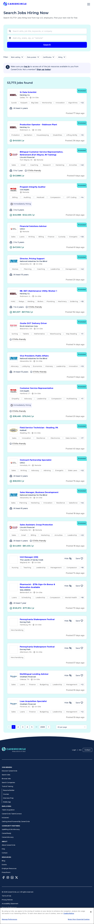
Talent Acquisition (8, 810)
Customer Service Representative (36, 388)
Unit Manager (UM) (29, 557)
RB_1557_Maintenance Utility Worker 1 (38, 291)
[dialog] (47, 916)
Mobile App (7, 802)
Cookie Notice (69, 913)
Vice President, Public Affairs (34, 356)
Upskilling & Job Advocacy (11, 829)
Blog (3, 861)
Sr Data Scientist (28, 92)
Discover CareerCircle (9, 771)
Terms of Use (6, 896)
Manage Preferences (9, 907)
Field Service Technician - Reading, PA (39, 428)
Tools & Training (7, 786)
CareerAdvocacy (8, 837)
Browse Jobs (6, 778)
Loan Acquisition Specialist (33, 701)
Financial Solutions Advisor (33, 226)
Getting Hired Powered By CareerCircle (16, 821)
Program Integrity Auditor (33, 187)
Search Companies (8, 782)
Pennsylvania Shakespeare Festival (37, 619)
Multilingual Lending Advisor (34, 674)
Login (74, 750)
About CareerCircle (8, 845)
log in (27, 66)
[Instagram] (7, 878)
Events (4, 864)
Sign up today (44, 69)
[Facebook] (3, 878)
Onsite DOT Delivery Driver (33, 323)
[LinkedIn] (12, 878)
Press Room (6, 872)
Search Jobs (6, 775)
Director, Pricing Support (32, 259)
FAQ (3, 849)
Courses (6, 794)
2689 (42, 727)
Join (80, 750)
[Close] (90, 912)
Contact (87, 750)
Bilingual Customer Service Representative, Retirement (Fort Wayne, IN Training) (41, 153)
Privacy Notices (7, 900)
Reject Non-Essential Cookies (79, 919)
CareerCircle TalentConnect (12, 814)
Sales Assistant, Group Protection (36, 525)
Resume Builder (8, 790)
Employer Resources (9, 868)
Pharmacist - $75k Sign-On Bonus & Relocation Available (37, 585)
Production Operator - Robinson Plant (38, 125)
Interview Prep (8, 798)
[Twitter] (16, 878)
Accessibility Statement (10, 903)
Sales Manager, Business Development (39, 492)
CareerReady (6, 833)
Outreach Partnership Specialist (35, 460)
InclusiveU (5, 817)
